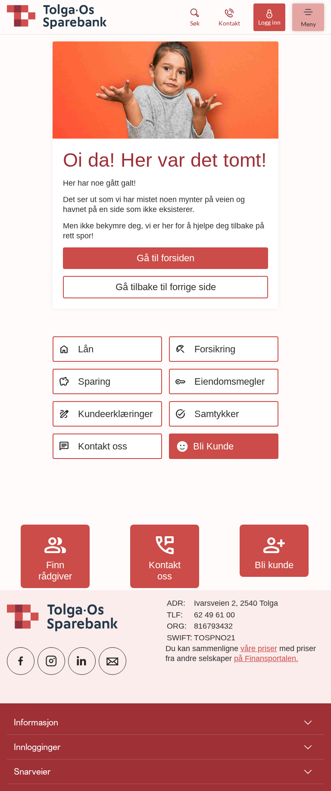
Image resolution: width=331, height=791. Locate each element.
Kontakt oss (165, 556)
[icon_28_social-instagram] (51, 661)
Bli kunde (274, 550)
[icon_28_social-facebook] (20, 661)
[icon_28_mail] (112, 661)
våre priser (258, 648)
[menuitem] (57, 17)
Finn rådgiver (55, 556)
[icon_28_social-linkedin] (82, 661)
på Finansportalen (265, 658)
